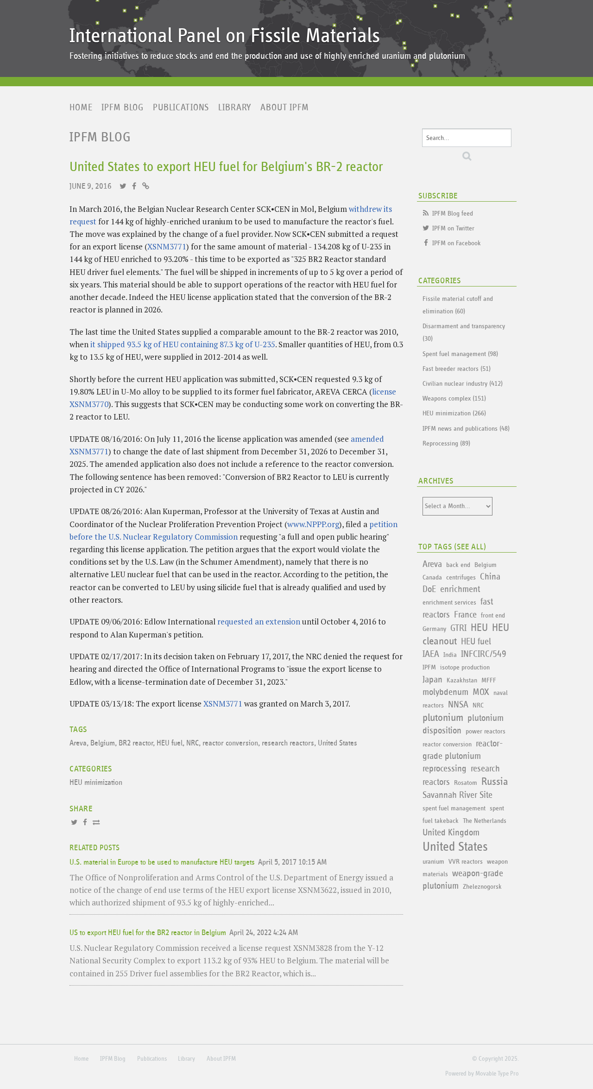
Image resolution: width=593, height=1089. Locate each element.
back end (458, 564)
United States (337, 743)
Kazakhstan (462, 680)
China (490, 576)
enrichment (460, 589)
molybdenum (445, 692)
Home (80, 107)
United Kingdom (451, 832)
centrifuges (461, 577)
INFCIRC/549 (483, 654)
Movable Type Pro (497, 1073)
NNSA (458, 704)
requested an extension (258, 621)
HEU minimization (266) (454, 413)
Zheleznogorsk (482, 886)
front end (493, 615)
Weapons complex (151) (454, 398)
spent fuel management (454, 808)
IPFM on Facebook (456, 243)
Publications (181, 107)
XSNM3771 (166, 246)
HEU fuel (170, 743)
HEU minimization (95, 783)
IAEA (431, 654)
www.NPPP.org (313, 524)
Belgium (102, 743)
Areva (78, 743)
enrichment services (449, 602)
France (465, 614)
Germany (434, 628)
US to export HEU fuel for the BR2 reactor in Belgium (147, 933)
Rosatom (465, 782)
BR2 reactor (136, 743)
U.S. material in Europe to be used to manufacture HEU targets (162, 862)
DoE (429, 589)
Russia (494, 782)
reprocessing (445, 768)
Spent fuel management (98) (460, 353)
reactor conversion (230, 743)
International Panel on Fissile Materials (224, 35)
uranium (433, 861)
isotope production (465, 667)
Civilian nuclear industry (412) (463, 383)
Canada (432, 577)
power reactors (485, 731)
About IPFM (284, 107)
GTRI (458, 628)
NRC (192, 743)
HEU (479, 628)
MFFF (488, 680)
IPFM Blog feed (452, 213)
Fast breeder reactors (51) (457, 368)
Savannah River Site (457, 795)
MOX (481, 692)
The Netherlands (484, 820)
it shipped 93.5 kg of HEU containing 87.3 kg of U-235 (182, 344)
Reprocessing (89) (446, 443)
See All (470, 547)
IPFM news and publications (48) (466, 428)
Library (234, 107)
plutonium (443, 718)
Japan (432, 679)
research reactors (288, 743)
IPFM (429, 667)
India (450, 654)
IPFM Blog (122, 107)
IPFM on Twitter (453, 228)
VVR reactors (465, 861)
